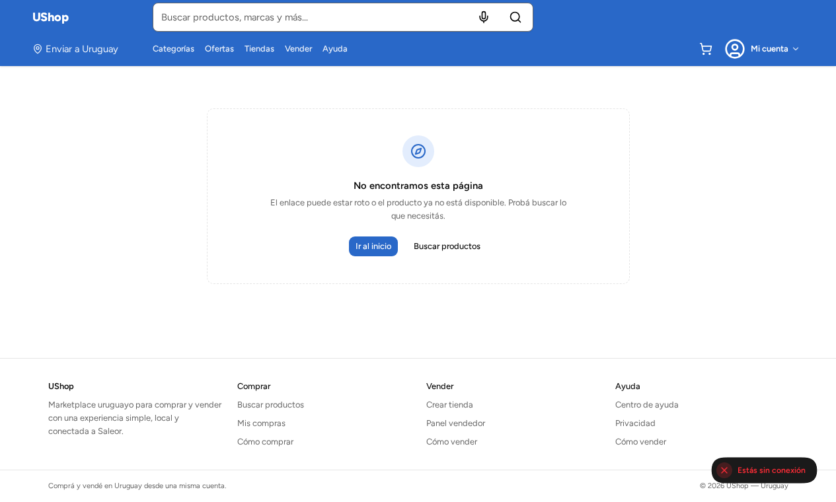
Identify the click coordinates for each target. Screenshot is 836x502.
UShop (50, 17)
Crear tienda (449, 405)
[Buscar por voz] (483, 17)
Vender (298, 49)
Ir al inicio (373, 246)
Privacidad (635, 423)
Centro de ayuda (647, 405)
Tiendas (259, 49)
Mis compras (261, 423)
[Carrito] (706, 49)
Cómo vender (451, 442)
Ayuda (335, 49)
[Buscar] (515, 17)
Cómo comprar (265, 442)
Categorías (173, 49)
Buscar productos (447, 246)
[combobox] (343, 17)
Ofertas (219, 49)
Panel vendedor (455, 423)
